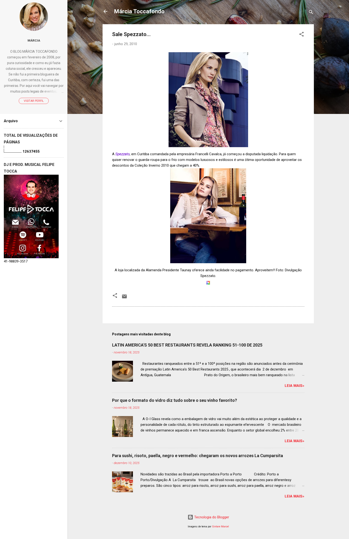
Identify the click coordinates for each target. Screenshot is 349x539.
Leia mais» (294, 386)
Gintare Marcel (220, 526)
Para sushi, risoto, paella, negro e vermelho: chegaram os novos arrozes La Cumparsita (197, 455)
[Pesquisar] (311, 13)
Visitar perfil (34, 101)
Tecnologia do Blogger (211, 517)
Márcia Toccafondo (139, 11)
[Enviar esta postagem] (124, 298)
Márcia (34, 40)
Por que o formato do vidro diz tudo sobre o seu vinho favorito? (174, 400)
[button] (301, 35)
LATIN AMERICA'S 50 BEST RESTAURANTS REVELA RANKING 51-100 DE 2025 (187, 344)
